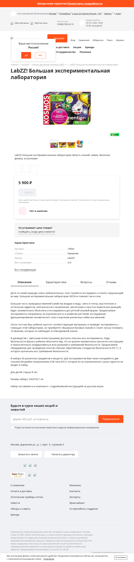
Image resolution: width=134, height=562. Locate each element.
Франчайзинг (77, 502)
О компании (17, 485)
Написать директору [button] (63, 454)
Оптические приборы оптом (27, 497)
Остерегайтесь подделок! (83, 508)
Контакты (74, 491)
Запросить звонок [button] (27, 454)
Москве (53, 13)
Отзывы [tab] (111, 282)
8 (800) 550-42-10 (65, 24)
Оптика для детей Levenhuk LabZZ (48, 64)
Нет (40, 55)
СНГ (99, 13)
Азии (118, 13)
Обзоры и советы (20, 508)
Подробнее (48, 559)
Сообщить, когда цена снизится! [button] (36, 231)
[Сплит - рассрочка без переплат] (114, 134)
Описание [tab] (25, 282)
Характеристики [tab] (56, 282)
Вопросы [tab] (86, 282)
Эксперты (74, 497)
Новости (15, 502)
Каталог (25, 64)
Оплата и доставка (58, 47)
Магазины (75, 485)
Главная (14, 64)
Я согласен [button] (121, 557)
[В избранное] (18, 169)
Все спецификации (25, 269)
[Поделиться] (33, 169)
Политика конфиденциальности (107, 552)
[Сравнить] (26, 169)
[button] (20, 23)
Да (26, 55)
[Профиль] (73, 37)
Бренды (89, 47)
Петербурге (65, 13)
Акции (77, 47)
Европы (107, 13)
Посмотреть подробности (85, 3)
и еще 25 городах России (84, 13)
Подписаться (110, 419)
